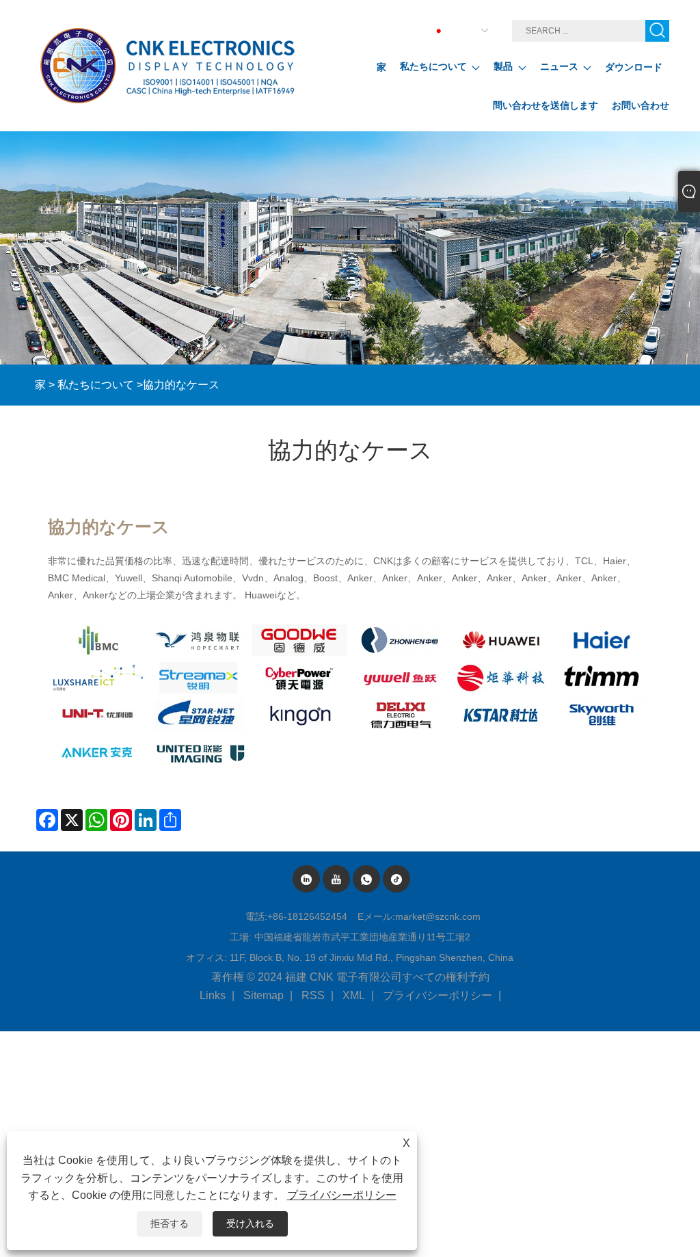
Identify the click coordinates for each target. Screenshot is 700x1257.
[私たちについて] (350, 248)
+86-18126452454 (307, 916)
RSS (313, 995)
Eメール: (376, 916)
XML (353, 995)
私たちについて (95, 385)
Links (213, 995)
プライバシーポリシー (437, 995)
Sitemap (263, 995)
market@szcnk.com (438, 916)
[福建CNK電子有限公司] (170, 65)
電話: (256, 916)
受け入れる (250, 1223)
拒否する (169, 1223)
